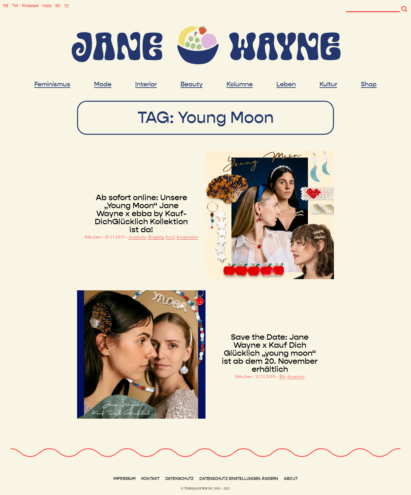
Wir (282, 377)
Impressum (124, 478)
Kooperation (187, 237)
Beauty (191, 84)
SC (57, 6)
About (291, 478)
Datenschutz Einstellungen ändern (238, 478)
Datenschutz (179, 478)
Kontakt (150, 478)
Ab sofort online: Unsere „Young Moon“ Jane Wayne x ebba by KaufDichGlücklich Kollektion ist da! (141, 214)
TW (15, 6)
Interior (146, 84)
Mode (102, 84)
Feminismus (52, 84)
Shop (369, 84)
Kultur (328, 84)
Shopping (156, 237)
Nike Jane (93, 237)
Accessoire (137, 237)
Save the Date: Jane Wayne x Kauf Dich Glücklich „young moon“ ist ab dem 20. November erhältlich (270, 353)
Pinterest (30, 6)
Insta (47, 6)
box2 (170, 237)
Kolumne (239, 84)
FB (5, 6)
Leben (286, 84)
